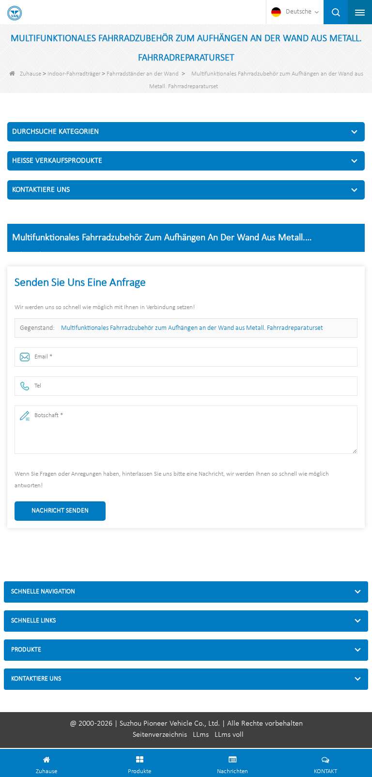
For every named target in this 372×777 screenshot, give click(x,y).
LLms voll (229, 735)
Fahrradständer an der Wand (143, 74)
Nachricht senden (60, 510)
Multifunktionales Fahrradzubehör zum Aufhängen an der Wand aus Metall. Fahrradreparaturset (192, 328)
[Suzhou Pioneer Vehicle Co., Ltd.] (14, 13)
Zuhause (30, 74)
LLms (201, 735)
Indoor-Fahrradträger (73, 74)
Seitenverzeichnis (160, 735)
